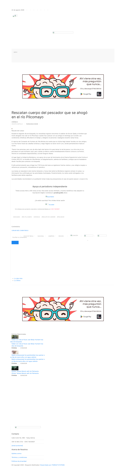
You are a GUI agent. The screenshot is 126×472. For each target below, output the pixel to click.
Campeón (51, 236)
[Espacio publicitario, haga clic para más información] (63, 86)
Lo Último (17, 280)
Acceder (51, 204)
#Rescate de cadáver (48, 217)
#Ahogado (16, 217)
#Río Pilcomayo (27, 217)
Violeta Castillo (17, 124)
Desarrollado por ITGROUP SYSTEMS (52, 465)
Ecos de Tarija (28, 236)
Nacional (41, 236)
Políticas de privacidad (19, 461)
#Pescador (60, 217)
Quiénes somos (16, 453)
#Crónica (37, 217)
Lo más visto (18, 278)
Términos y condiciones (19, 457)
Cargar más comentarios (20, 230)
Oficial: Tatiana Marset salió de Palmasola (25, 371)
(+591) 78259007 (55, 209)
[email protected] (17, 445)
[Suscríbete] (50, 196)
